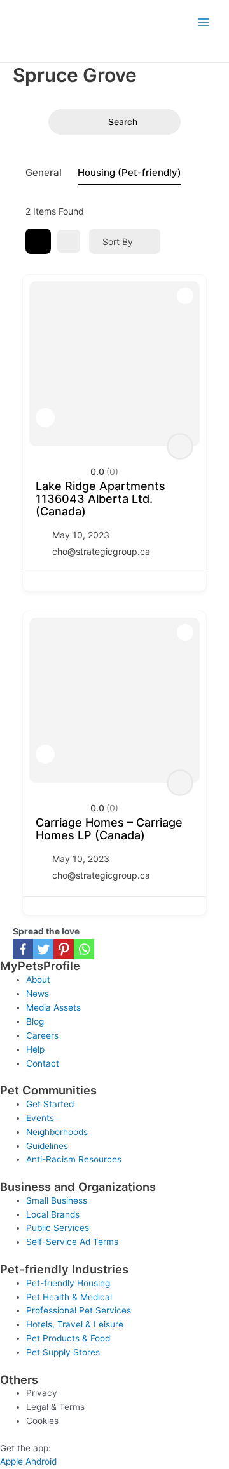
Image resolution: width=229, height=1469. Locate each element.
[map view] (68, 241)
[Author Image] (180, 446)
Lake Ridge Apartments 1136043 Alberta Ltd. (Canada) (100, 498)
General (43, 172)
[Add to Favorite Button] (45, 417)
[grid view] (38, 241)
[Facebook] (23, 949)
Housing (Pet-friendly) (129, 172)
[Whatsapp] (84, 949)
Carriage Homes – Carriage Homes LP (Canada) (109, 829)
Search (122, 121)
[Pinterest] (63, 949)
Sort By (117, 241)
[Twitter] (43, 949)
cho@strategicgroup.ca (101, 551)
